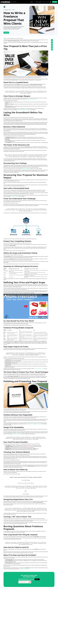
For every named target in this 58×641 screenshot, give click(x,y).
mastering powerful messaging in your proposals (34, 423)
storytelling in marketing (15, 196)
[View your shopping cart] (50, 1)
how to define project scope (39, 368)
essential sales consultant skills (31, 99)
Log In (45, 1)
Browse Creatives (38, 1)
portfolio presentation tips (16, 433)
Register (48, 1)
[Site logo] (5, 1)
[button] (52, 40)
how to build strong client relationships (23, 109)
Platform (31, 1)
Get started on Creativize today (24, 568)
